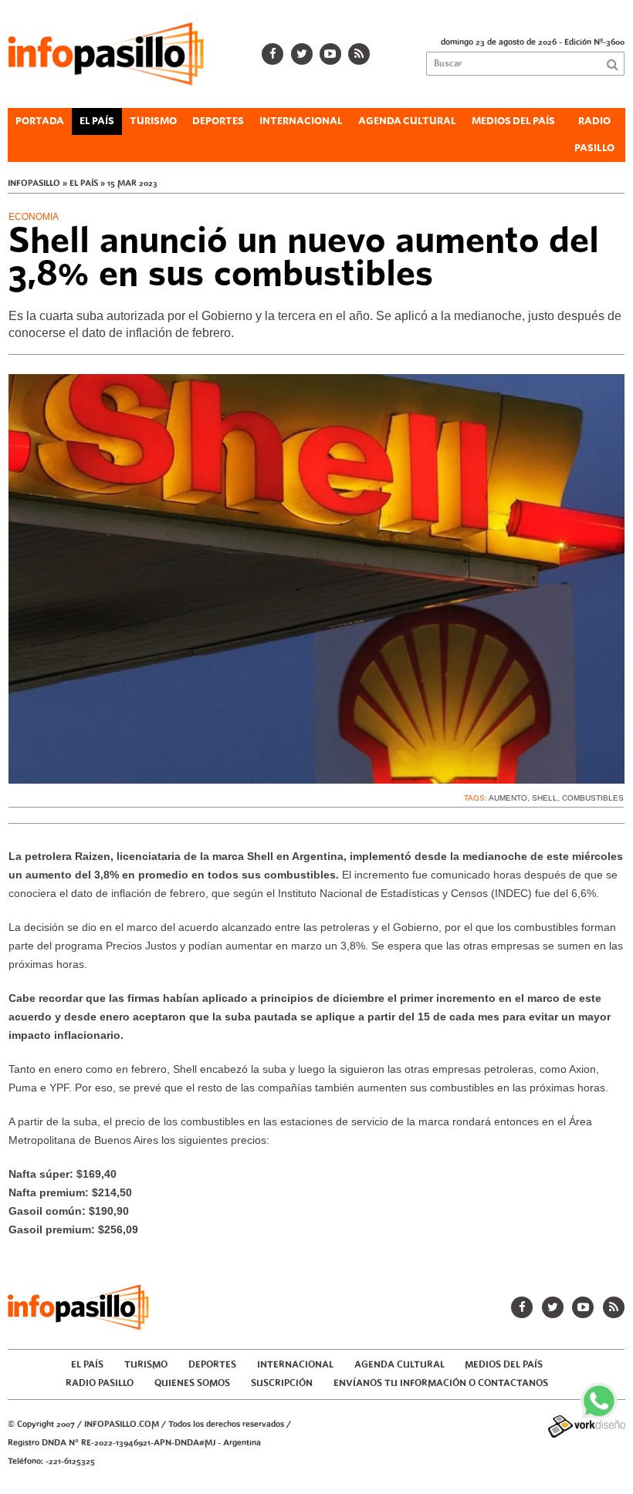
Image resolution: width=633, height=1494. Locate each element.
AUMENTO (508, 798)
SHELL (544, 798)
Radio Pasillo (594, 134)
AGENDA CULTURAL (407, 121)
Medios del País (513, 121)
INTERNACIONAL (301, 121)
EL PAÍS (97, 121)
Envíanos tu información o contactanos (440, 1383)
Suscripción (282, 1383)
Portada (39, 121)
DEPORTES (218, 121)
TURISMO (153, 121)
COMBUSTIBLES (593, 798)
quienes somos (192, 1383)
